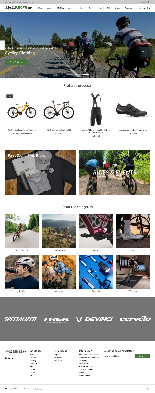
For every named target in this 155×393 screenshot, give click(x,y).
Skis (31, 375)
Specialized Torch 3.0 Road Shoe (133, 130)
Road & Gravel (22, 250)
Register (57, 355)
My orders (58, 358)
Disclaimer (83, 361)
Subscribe (142, 356)
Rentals (102, 8)
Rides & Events (84, 375)
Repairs (32, 369)
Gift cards (118, 8)
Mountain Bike (59, 250)
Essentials (96, 291)
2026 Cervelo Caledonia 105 (59, 130)
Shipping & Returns (86, 366)
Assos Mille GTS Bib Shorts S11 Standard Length (96, 131)
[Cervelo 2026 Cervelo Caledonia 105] (59, 110)
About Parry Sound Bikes (88, 355)
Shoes (133, 250)
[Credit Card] (147, 389)
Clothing (33, 361)
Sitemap (82, 372)
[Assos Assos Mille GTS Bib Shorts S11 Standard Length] (96, 110)
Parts (32, 366)
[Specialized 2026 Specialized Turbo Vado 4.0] (22, 110)
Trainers (133, 291)
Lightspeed (38, 389)
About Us (128, 8)
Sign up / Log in (144, 2)
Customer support (86, 369)
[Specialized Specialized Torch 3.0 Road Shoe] (133, 110)
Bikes (32, 355)
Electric (96, 250)
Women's (59, 291)
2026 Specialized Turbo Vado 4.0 (22, 130)
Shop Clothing (16, 62)
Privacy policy (84, 364)
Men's (22, 291)
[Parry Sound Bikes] (19, 8)
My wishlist (58, 361)
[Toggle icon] (139, 8)
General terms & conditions (89, 358)
